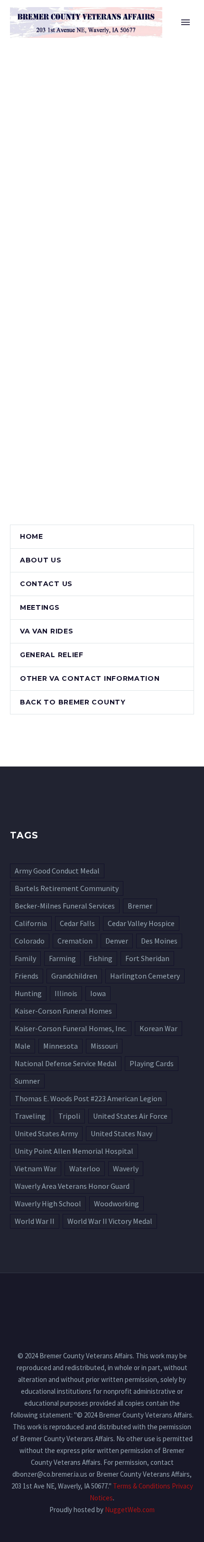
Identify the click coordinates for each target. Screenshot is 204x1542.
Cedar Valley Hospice (141, 923)
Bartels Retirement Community (67, 888)
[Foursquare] (102, 1298)
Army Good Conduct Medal (57, 870)
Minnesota (60, 1046)
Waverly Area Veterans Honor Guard (72, 1186)
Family (25, 958)
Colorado (30, 940)
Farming (62, 958)
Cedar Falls (77, 923)
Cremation (75, 940)
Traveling (30, 1116)
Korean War (158, 1028)
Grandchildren (74, 975)
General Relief (51, 655)
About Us (41, 560)
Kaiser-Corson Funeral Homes (63, 1011)
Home (142, 36)
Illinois (66, 993)
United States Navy (121, 1133)
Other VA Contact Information (90, 678)
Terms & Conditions (141, 1485)
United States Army (46, 1133)
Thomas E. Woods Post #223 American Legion (88, 1098)
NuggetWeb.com (130, 1509)
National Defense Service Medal (66, 1063)
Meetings (40, 607)
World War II (35, 1221)
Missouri (104, 1046)
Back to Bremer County (73, 702)
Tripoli (69, 1116)
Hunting (28, 993)
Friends (26, 975)
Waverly (126, 1168)
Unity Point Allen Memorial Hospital (74, 1151)
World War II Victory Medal (109, 1221)
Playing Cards (152, 1063)
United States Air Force (130, 1116)
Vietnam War (35, 1168)
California (31, 923)
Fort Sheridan (147, 958)
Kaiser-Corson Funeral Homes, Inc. (71, 1028)
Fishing (100, 958)
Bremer (140, 905)
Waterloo (84, 1168)
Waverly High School (48, 1203)
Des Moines (159, 940)
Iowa (98, 993)
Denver (116, 940)
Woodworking (116, 1203)
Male (22, 1046)
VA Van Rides (46, 631)
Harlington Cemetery (145, 975)
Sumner (27, 1081)
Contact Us (46, 583)
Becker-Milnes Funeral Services (65, 905)
